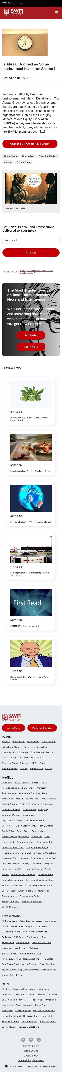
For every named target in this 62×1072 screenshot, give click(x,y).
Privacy (48, 768)
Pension (48, 869)
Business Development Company (36, 804)
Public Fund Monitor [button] (42, 728)
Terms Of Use (31, 1051)
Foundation (36, 836)
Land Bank (51, 858)
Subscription (18, 741)
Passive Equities (10, 953)
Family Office (8, 831)
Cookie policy (30, 1055)
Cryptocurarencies (38, 932)
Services (6, 741)
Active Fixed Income (46, 921)
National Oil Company (42, 863)
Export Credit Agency (26, 826)
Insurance (26, 853)
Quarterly (6, 752)
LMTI (34, 763)
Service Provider (29, 964)
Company (43, 809)
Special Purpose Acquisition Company (20, 969)
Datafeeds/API (49, 741)
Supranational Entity (29, 896)
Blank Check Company (13, 798)
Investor (24, 858)
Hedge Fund (8, 942)
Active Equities (27, 921)
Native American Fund (12, 869)
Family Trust (23, 831)
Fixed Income (33, 937)
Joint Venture (37, 858)
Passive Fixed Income (31, 953)
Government (8, 842)
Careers (43, 763)
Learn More (34, 347)
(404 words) (30, 143)
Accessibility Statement (31, 1060)
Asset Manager (9, 793)
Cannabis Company (11, 809)
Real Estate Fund (10, 964)
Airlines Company (38, 788)
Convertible (7, 932)
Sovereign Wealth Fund (40, 885)
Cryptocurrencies (37, 994)
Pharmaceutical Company (23, 874)
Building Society (9, 804)
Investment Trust (10, 858)
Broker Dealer (49, 798)
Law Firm (6, 863)
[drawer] (56, 12)
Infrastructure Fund (41, 942)
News (13, 758)
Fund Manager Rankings (43, 752)
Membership (33, 741)
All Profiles (7, 782)
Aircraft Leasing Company (14, 788)
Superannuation (9, 896)
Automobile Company (29, 793)
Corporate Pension (11, 815)
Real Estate (47, 959)
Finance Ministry (39, 831)
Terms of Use (36, 768)
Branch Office (33, 798)
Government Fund (45, 842)
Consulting (42, 747)
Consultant (41, 926)
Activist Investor (22, 782)
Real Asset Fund (31, 959)
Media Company (21, 863)
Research (23, 758)
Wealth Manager (10, 907)
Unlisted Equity (48, 969)
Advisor (35, 782)
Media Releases (9, 768)
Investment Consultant (45, 853)
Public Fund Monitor (11, 747)
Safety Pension (19, 885)
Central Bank (29, 809)
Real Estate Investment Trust (39, 880)
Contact (23, 768)
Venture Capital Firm (32, 901)
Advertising (29, 747)
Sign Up (31, 252)
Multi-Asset (34, 948)
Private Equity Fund (11, 959)
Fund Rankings (20, 752)
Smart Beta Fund (48, 964)
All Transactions (9, 921)
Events (5, 758)
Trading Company (10, 901)
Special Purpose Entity (13, 891)
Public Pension (46, 874)
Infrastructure (22, 942)
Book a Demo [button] (13, 728)
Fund (47, 836)
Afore (44, 782)
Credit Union (29, 815)
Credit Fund (21, 932)
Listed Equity (20, 948)
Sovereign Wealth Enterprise (16, 763)
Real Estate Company (12, 880)
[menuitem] (7, 742)
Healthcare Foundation (13, 847)
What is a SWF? (38, 758)
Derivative (7, 937)
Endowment (7, 826)
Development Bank (35, 820)
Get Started (34, 336)
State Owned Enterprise (38, 891)
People (5, 874)
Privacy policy (31, 1046)
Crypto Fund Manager (12, 820)
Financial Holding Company (15, 836)
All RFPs (6, 989)
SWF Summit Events (13, 3)
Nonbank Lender (34, 869)
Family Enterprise (47, 826)
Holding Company (10, 853)
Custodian (52, 994)
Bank (44, 793)
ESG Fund (19, 937)
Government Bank (25, 842)
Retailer (5, 885)
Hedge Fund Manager (37, 847)
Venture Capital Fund (12, 975)
